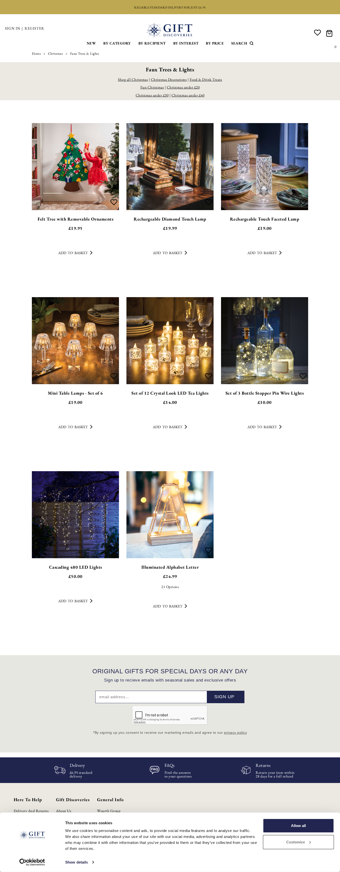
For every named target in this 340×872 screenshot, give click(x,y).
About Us (63, 810)
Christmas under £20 (183, 87)
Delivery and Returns (31, 810)
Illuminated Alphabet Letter (170, 567)
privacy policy (235, 732)
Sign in (12, 28)
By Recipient (152, 43)
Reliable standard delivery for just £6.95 (170, 7)
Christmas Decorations (169, 79)
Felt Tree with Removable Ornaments (75, 219)
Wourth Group (108, 810)
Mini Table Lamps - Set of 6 (75, 393)
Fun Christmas (152, 87)
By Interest (186, 43)
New (91, 43)
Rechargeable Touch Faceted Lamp (264, 219)
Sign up (224, 696)
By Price (215, 43)
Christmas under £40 (188, 95)
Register (34, 28)
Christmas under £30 (152, 95)
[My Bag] (330, 33)
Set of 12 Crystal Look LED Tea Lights (170, 393)
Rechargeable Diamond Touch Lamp (170, 219)
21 (170, 586)
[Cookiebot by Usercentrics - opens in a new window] (32, 862)
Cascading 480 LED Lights (75, 567)
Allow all (298, 826)
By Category (117, 43)
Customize (295, 842)
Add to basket (73, 252)
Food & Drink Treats (206, 79)
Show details (76, 862)
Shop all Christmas (133, 79)
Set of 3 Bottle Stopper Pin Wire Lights (265, 393)
